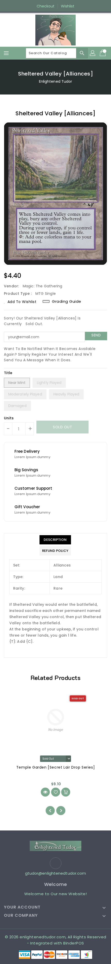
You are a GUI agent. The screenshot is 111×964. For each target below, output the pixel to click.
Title (8, 372)
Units (9, 418)
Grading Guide (66, 301)
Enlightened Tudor (55, 81)
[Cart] (103, 53)
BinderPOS (73, 943)
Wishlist (68, 6)
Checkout (46, 6)
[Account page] (93, 53)
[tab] (55, 539)
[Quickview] (45, 792)
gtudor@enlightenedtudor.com (55, 873)
